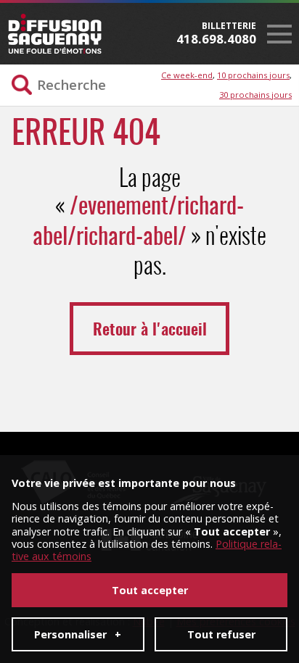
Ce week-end (187, 75)
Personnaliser (77, 634)
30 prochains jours (255, 94)
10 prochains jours (253, 75)
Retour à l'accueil (150, 330)
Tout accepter (150, 590)
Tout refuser (221, 634)
